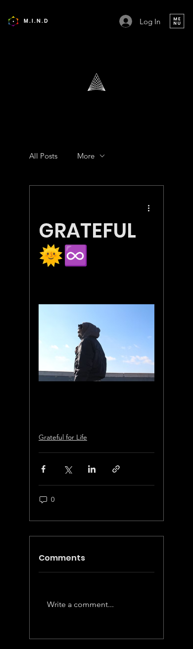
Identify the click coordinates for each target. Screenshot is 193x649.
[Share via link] (116, 469)
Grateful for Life (63, 437)
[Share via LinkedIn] (91, 469)
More (86, 156)
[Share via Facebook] (43, 469)
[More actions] (148, 207)
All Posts (43, 156)
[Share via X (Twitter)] (67, 469)
